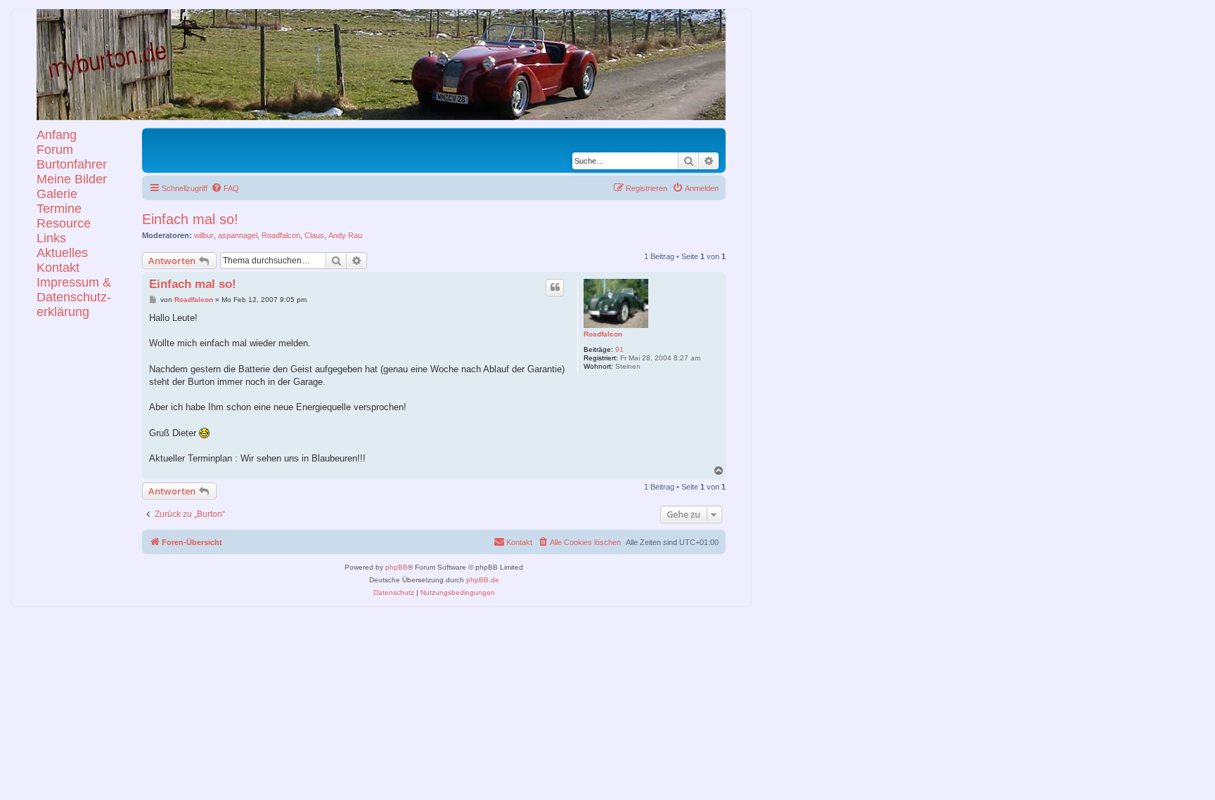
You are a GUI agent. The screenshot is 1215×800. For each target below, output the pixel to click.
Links (51, 238)
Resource (64, 223)
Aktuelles (62, 253)
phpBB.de (482, 580)
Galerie (57, 194)
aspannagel (237, 235)
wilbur (204, 235)
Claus (314, 235)
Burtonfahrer (72, 164)
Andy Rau (345, 235)
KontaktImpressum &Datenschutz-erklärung (74, 290)
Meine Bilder (72, 179)
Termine (59, 209)
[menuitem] (225, 188)
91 (619, 349)
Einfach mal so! (190, 219)
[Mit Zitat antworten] (555, 287)
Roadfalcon (281, 235)
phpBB (396, 567)
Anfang (57, 135)
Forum (55, 150)
